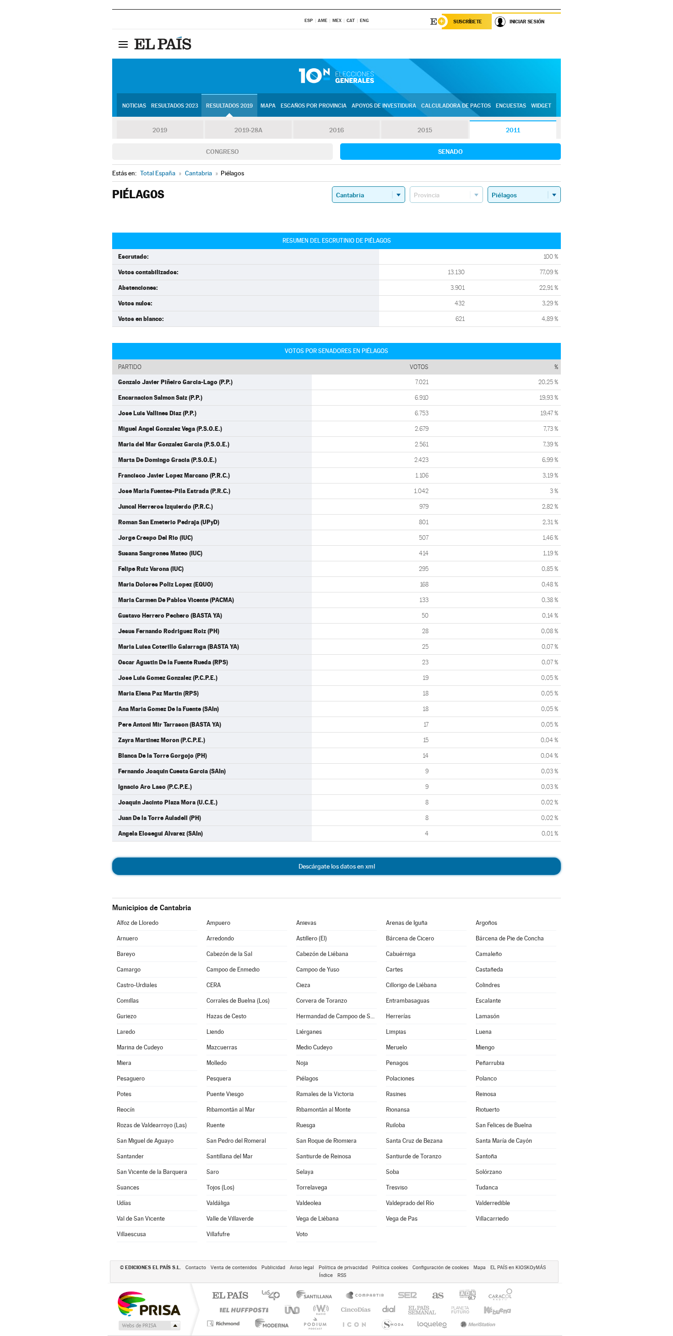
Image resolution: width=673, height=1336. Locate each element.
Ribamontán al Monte (323, 1109)
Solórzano (489, 1171)
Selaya (305, 1171)
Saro (212, 1171)
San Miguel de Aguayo (145, 1140)
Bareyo (126, 953)
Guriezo (126, 1016)
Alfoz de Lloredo (137, 922)
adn (464, 1296)
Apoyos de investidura (384, 106)
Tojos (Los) (220, 1187)
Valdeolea (308, 1203)
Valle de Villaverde (230, 1218)
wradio (319, 1309)
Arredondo (220, 938)
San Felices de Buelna (504, 1125)
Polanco (486, 1078)
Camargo (129, 969)
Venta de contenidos (234, 1268)
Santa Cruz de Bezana (414, 1140)
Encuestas (511, 106)
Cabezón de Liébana (322, 953)
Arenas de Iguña (407, 922)
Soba (392, 1171)
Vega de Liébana (317, 1218)
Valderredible (493, 1203)
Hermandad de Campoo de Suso (336, 1016)
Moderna (269, 1323)
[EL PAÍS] (164, 44)
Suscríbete (467, 21)
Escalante (488, 1000)
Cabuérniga (401, 953)
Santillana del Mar (229, 1156)
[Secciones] (123, 44)
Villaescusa (131, 1234)
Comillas (128, 1000)
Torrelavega (311, 1187)
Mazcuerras (221, 1047)
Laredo (126, 1031)
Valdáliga (218, 1203)
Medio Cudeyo (314, 1047)
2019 (159, 130)
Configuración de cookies (440, 1268)
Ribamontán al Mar (230, 1109)
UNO (293, 1309)
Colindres (488, 985)
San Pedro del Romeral (236, 1140)
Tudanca (487, 1187)
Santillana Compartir (365, 1296)
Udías (124, 1203)
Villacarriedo (492, 1218)
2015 (425, 130)
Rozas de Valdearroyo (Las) (152, 1125)
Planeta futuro (456, 1309)
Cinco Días (354, 1309)
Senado (450, 151)
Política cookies (390, 1268)
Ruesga (305, 1125)
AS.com (433, 1296)
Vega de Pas (402, 1218)
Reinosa (486, 1094)
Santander (130, 1156)
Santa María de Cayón (504, 1140)
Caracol (498, 1296)
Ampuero (218, 922)
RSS (341, 1275)
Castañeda (489, 969)
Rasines (396, 1094)
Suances (128, 1187)
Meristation (476, 1323)
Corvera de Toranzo (321, 1000)
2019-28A (248, 130)
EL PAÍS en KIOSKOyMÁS (518, 1268)
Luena (484, 1031)
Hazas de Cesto (226, 1016)
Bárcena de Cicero (410, 938)
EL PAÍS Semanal (422, 1309)
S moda (392, 1323)
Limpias (396, 1031)
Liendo (215, 1031)
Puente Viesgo (225, 1094)
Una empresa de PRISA (149, 1303)
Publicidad (273, 1268)
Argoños (486, 922)
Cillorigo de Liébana (411, 985)
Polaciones (400, 1078)
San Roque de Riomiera (326, 1140)
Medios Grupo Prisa (148, 1325)
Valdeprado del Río (410, 1203)
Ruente (215, 1125)
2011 (513, 130)
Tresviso (396, 1187)
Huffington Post (242, 1309)
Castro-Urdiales (137, 985)
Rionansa (398, 1109)
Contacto (195, 1268)
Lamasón (487, 1016)
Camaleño (489, 953)
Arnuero (127, 938)
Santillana (317, 1296)
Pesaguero (131, 1078)
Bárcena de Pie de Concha (510, 938)
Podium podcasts (314, 1323)
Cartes (394, 969)
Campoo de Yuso (317, 969)
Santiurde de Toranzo (413, 1156)
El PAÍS (230, 1296)
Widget (541, 106)
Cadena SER (404, 1296)
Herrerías (398, 1016)
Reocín (126, 1109)
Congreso (222, 151)
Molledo (216, 1062)
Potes (124, 1094)
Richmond (224, 1323)
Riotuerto (487, 1109)
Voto (302, 1234)
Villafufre (218, 1234)
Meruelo (396, 1047)
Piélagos (307, 1078)
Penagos (397, 1062)
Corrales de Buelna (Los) (238, 1000)
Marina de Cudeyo (140, 1047)
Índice (326, 1275)
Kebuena (489, 1309)
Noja (302, 1062)
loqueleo (432, 1323)
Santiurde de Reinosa (323, 1156)
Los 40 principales (274, 1296)
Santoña (486, 1156)
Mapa (268, 106)
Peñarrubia (490, 1062)
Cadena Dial (389, 1309)
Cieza (303, 985)
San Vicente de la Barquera (152, 1171)
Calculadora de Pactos (456, 106)
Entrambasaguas (407, 1000)
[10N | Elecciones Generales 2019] (336, 76)
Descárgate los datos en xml (337, 866)
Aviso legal (302, 1268)
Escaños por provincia (314, 106)
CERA (213, 985)
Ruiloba (395, 1125)
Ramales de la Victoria (325, 1094)
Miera (124, 1062)
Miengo (485, 1047)
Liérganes (309, 1031)
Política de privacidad (343, 1268)
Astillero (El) (311, 938)
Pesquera (218, 1078)
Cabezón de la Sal (229, 953)
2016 (336, 130)
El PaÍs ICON (354, 1323)
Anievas (306, 922)
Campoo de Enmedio (233, 969)
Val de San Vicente (141, 1218)
